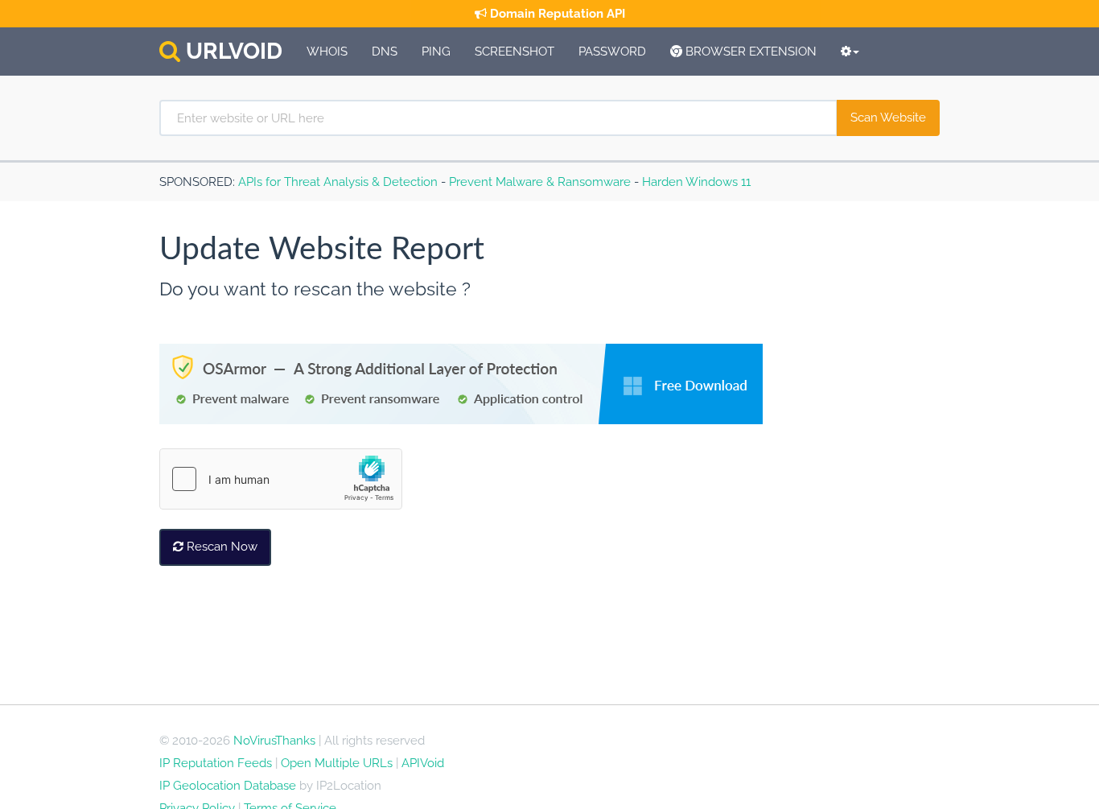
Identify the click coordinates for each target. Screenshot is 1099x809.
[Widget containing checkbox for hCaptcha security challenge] (280, 479)
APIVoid (422, 763)
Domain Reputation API (556, 13)
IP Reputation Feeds (215, 763)
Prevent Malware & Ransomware (540, 182)
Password (612, 51)
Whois (327, 51)
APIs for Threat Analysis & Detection (338, 182)
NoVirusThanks (274, 740)
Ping (436, 51)
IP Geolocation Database (227, 785)
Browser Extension (749, 51)
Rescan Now (220, 546)
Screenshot (514, 51)
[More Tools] (850, 51)
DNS (384, 51)
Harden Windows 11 (696, 182)
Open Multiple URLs (337, 763)
